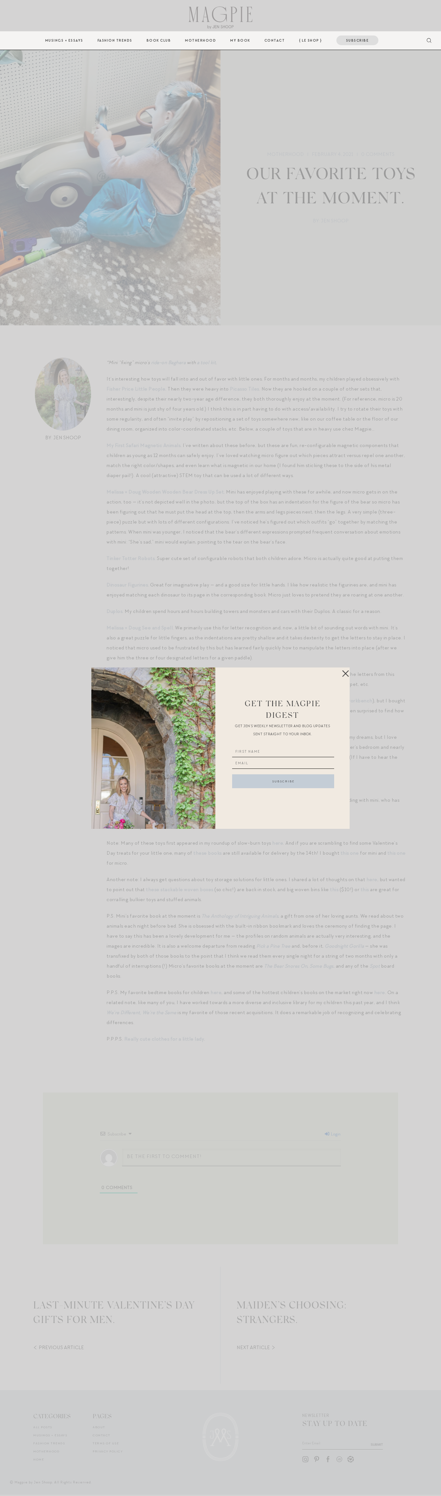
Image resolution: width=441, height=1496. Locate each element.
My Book (240, 40)
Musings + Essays (64, 40)
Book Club (159, 40)
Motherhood (200, 40)
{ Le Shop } (310, 40)
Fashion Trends (114, 40)
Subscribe (357, 40)
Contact (274, 40)
